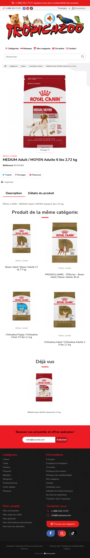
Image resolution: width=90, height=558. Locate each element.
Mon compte (11, 506)
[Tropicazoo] (45, 26)
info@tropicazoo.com (61, 515)
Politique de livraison (56, 471)
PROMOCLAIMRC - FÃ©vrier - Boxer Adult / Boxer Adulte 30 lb (64, 276)
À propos (50, 459)
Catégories (13, 48)
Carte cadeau (9, 487)
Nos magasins (44, 48)
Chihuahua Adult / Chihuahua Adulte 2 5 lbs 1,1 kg (64, 343)
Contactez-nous (53, 487)
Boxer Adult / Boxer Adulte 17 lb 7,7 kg (21, 268)
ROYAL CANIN (10, 156)
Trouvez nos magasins (64, 524)
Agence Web (39, 553)
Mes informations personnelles (17, 522)
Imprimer (9, 182)
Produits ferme (10, 483)
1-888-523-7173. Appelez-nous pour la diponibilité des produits (47, 3)
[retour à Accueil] (5, 66)
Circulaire (59, 48)
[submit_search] (82, 56)
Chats (5, 463)
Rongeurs (7, 479)
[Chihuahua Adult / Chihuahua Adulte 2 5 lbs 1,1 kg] (65, 310)
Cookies (49, 483)
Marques (27, 48)
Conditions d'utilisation (56, 463)
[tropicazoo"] (24, 8)
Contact (72, 48)
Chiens (23, 66)
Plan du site (54, 546)
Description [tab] (14, 193)
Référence (8, 165)
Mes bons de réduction (14, 526)
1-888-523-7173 (13, 8)
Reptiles (7, 475)
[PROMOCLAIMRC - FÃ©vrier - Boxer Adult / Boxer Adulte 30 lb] (65, 242)
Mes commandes (11, 510)
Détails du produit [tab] (41, 193)
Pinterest (36, 174)
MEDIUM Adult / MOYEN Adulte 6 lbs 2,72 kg (44, 412)
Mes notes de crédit (12, 514)
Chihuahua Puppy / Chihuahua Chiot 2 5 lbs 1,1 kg (22, 336)
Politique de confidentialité (59, 475)
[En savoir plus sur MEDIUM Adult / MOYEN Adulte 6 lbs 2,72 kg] (44, 388)
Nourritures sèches (35, 66)
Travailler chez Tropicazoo (58, 498)
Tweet (8, 174)
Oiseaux (6, 467)
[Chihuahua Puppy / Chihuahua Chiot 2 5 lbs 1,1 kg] (22, 307)
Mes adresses (9, 518)
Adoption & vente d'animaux (59, 491)
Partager (21, 174)
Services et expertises (56, 494)
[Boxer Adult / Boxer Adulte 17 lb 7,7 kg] (22, 239)
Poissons (7, 471)
